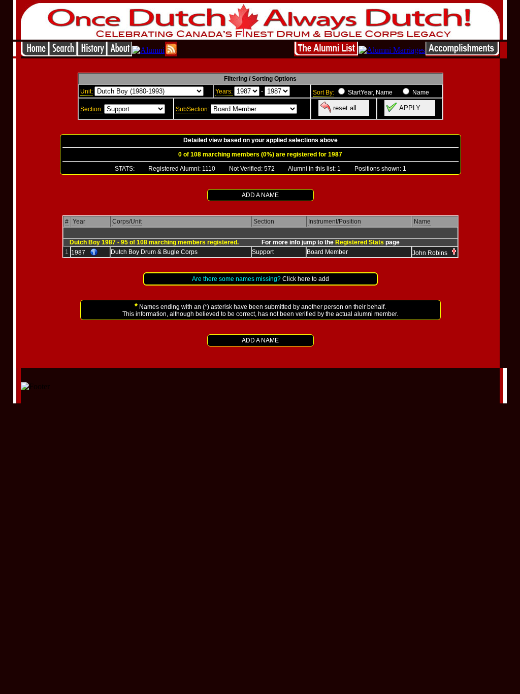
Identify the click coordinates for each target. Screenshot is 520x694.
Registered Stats (359, 242)
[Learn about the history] (92, 53)
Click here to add (305, 278)
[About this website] (119, 53)
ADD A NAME (260, 195)
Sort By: (323, 92)
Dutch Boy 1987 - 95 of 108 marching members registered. (154, 242)
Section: (91, 109)
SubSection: (192, 109)
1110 (208, 168)
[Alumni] (148, 50)
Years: (224, 91)
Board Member (327, 252)
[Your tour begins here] (63, 53)
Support (263, 252)
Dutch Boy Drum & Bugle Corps (154, 252)
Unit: (86, 91)
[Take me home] (35, 53)
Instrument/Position (334, 221)
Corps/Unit (127, 221)
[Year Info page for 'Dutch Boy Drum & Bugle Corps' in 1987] (94, 252)
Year (79, 221)
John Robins (429, 253)
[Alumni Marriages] (392, 50)
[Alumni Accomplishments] (462, 53)
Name (422, 221)
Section (263, 221)
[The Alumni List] (326, 53)
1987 (78, 252)
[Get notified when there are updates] (171, 53)
